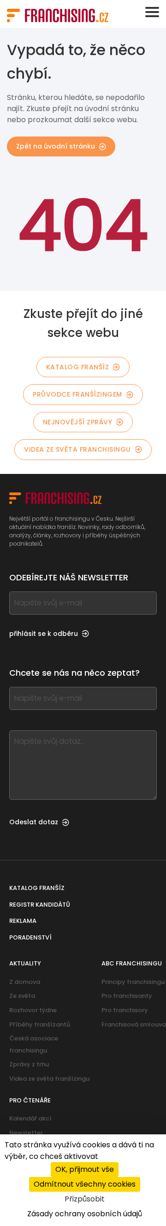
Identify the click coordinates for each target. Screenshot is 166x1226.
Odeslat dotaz (33, 822)
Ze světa (22, 995)
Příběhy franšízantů (39, 1024)
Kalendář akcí (30, 1118)
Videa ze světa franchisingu (77, 449)
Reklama (22, 920)
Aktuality (25, 963)
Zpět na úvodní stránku (55, 146)
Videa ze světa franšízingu (49, 1078)
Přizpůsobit (85, 1199)
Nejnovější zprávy (78, 422)
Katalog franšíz (77, 367)
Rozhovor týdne (33, 1010)
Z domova (24, 981)
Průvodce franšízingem (77, 394)
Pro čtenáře (30, 1100)
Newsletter (26, 1132)
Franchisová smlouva (133, 1024)
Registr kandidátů (39, 904)
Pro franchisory (124, 1010)
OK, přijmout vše (84, 1169)
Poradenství (30, 937)
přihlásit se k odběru (43, 633)
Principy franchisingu (133, 981)
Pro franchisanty (126, 995)
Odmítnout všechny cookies (85, 1184)
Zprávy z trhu (29, 1064)
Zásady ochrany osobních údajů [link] (84, 1213)
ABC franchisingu (131, 963)
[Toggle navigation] (152, 12)
